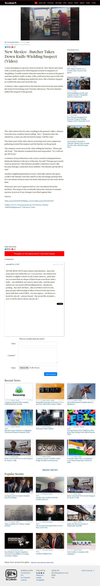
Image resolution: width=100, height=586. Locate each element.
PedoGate (50, 3)
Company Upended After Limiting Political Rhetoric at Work (16, 403)
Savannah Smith (12, 42)
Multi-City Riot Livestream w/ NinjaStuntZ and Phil (77, 525)
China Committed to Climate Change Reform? (17, 525)
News (27, 42)
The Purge (58, 3)
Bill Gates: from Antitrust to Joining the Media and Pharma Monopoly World (18, 431)
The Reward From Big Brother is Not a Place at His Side (49, 527)
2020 (64, 3)
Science (70, 3)
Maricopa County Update (45, 429)
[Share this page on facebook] (7, 47)
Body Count (42, 3)
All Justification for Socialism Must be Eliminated (80, 403)
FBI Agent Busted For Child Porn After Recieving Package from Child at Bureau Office (81, 432)
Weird (76, 3)
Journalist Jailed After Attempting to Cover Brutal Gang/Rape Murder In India (80, 460)
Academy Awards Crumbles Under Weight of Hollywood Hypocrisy (48, 459)
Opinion (82, 3)
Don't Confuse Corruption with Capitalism (77, 553)
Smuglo (38, 578)
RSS (52, 578)
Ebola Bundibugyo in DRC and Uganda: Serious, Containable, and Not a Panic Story (77, 95)
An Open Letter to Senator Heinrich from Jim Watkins (17, 497)
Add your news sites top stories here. (42, 562)
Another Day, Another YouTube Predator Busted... (47, 498)
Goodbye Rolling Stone (44, 554)
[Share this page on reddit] (15, 47)
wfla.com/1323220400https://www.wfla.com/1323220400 (29, 201)
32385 (17, 264)
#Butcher (45, 205)
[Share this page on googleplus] (10, 47)
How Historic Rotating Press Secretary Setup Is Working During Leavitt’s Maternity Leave (78, 119)
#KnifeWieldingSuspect (13, 207)
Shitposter (40, 575)
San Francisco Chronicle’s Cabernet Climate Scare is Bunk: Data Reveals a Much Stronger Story (78, 144)
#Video (32, 207)
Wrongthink (40, 580)
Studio (88, 3)
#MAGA (14, 205)
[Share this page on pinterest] (12, 47)
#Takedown (25, 207)
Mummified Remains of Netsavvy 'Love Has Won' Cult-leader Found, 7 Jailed (50, 403)
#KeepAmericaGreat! (24, 205)
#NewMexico (37, 205)
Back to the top (87, 570)
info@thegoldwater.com (59, 573)
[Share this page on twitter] (6, 47)
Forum (94, 3)
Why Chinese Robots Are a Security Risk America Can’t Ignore (77, 70)
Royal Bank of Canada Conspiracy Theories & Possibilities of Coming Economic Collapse (17, 554)
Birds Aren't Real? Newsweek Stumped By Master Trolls (19, 459)
